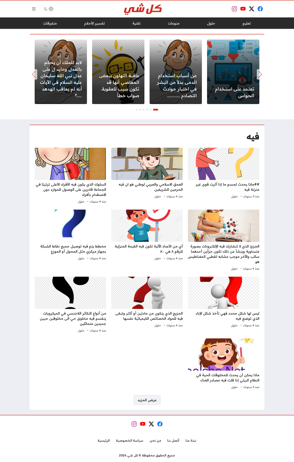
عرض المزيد (147, 400)
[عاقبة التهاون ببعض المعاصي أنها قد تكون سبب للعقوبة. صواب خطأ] (118, 72)
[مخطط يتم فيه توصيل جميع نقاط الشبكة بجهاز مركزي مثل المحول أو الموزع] (70, 241)
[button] (155, 110)
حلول (234, 196)
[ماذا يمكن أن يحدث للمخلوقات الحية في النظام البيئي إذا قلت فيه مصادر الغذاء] (223, 364)
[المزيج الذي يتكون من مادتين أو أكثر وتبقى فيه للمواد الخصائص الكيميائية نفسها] (147, 305)
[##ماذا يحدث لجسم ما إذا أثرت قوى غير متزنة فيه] (223, 176)
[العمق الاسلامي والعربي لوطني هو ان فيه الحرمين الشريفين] (147, 176)
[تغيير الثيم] (48, 9)
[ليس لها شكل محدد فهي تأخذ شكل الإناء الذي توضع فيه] (223, 305)
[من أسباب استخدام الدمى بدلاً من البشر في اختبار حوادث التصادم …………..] (176, 72)
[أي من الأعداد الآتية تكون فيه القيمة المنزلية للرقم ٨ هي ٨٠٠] (147, 241)
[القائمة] (33, 9)
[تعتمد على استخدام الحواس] (233, 72)
